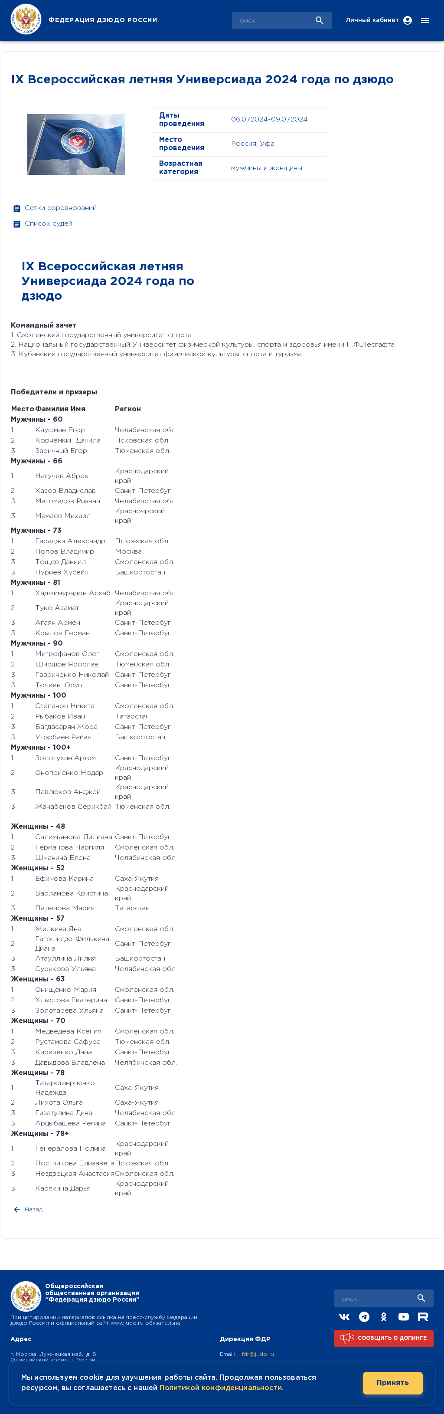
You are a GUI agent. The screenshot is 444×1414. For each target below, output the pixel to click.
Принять (393, 1383)
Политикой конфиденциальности (220, 1388)
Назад (33, 1209)
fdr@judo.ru (258, 1354)
